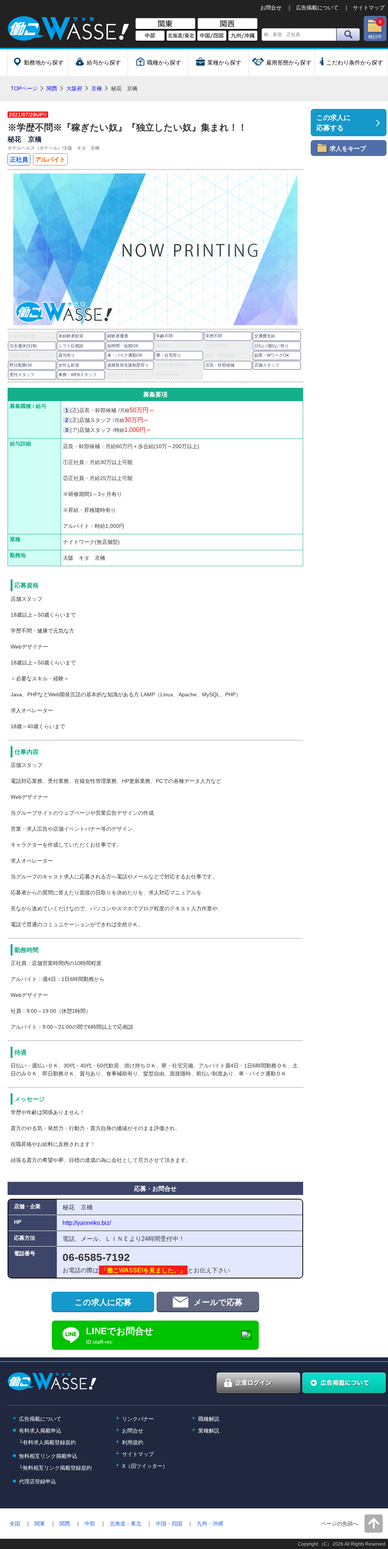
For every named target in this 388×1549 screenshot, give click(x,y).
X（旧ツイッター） (145, 1466)
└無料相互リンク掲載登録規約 (55, 1468)
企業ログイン (259, 1383)
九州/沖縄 (243, 36)
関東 (165, 24)
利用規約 (132, 1442)
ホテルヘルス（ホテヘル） (35, 148)
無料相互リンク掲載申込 (48, 1456)
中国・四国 (169, 1524)
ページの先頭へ (339, 1524)
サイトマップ (369, 8)
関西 (227, 24)
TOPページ (24, 88)
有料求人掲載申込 (40, 1431)
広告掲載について (317, 8)
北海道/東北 (181, 36)
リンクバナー (138, 1419)
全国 (14, 1524)
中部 (150, 36)
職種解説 (208, 1419)
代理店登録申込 (37, 1481)
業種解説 (208, 1431)
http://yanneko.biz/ (87, 1222)
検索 (348, 34)
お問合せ (271, 8)
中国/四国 (212, 36)
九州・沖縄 (210, 1524)
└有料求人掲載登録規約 (47, 1442)
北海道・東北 (125, 1524)
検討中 (375, 29)
